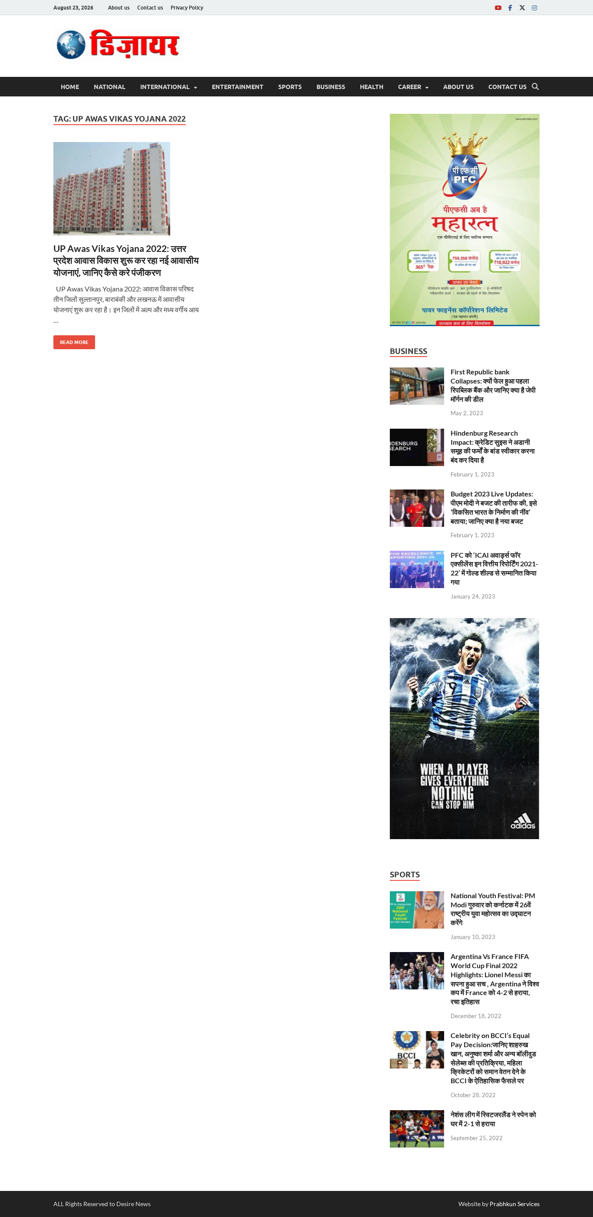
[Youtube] (498, 7)
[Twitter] (522, 7)
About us (118, 7)
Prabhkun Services (515, 1203)
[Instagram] (534, 7)
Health (371, 86)
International (165, 86)
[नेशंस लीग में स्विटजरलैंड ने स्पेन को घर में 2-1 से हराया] (417, 1115)
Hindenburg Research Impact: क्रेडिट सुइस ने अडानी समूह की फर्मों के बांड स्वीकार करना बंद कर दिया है (493, 446)
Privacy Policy (187, 7)
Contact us (150, 7)
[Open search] (535, 87)
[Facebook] (510, 7)
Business (330, 86)
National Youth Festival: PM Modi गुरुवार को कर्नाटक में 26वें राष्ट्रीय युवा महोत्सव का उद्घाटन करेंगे (493, 908)
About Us (458, 86)
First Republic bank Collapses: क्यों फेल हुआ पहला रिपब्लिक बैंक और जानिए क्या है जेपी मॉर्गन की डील (493, 385)
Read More (71, 340)
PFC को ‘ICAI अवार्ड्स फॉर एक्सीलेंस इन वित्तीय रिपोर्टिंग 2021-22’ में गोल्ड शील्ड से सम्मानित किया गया (494, 568)
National (109, 86)
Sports (290, 86)
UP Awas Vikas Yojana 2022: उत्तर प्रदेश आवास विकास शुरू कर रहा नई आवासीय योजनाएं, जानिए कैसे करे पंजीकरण (126, 260)
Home (70, 86)
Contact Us (507, 86)
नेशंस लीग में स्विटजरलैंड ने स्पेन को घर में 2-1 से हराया (493, 1119)
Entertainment (238, 86)
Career (409, 86)
